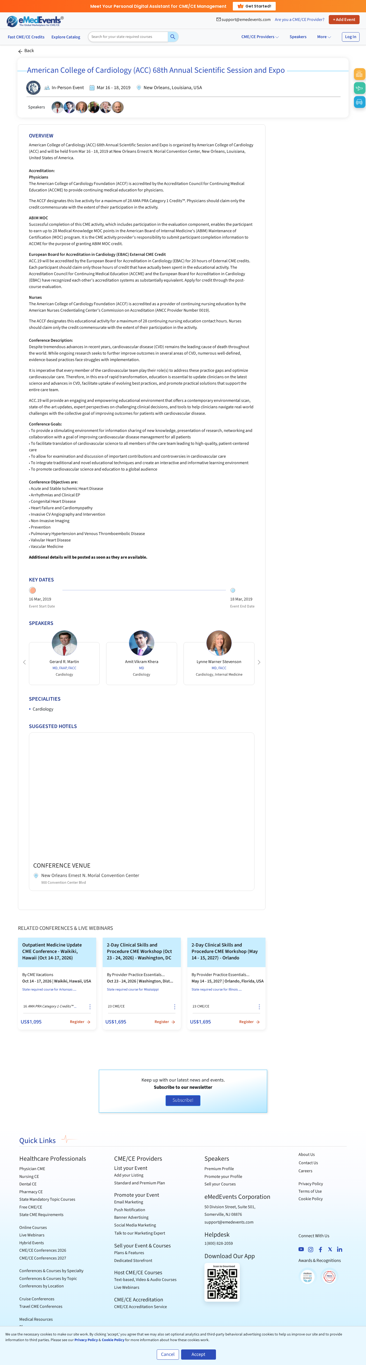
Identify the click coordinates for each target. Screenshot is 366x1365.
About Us (306, 1154)
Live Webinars (31, 1235)
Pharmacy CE (31, 1192)
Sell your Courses (220, 1184)
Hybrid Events (31, 1243)
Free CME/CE (30, 1207)
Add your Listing (128, 1175)
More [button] (322, 37)
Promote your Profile (223, 1177)
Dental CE (27, 1184)
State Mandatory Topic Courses (47, 1199)
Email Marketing (128, 1202)
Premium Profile (219, 1169)
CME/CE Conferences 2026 (42, 1250)
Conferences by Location (41, 1286)
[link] (57, 984)
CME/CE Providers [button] (257, 37)
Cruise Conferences (36, 1299)
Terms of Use (310, 1191)
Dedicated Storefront (133, 1261)
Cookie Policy (310, 1199)
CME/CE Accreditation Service (140, 1307)
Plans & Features (129, 1253)
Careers (305, 1171)
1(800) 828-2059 (218, 1243)
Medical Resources (36, 1319)
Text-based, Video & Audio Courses (145, 1280)
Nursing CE (29, 1177)
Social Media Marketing (135, 1225)
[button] (24, 662)
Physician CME (32, 1169)
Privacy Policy (310, 1184)
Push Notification (129, 1210)
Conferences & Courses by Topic (48, 1279)
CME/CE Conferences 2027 (42, 1258)
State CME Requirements (41, 1215)
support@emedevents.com (246, 20)
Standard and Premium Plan (139, 1183)
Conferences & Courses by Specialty (51, 1271)
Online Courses (33, 1228)
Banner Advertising (131, 1217)
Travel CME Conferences (40, 1306)
